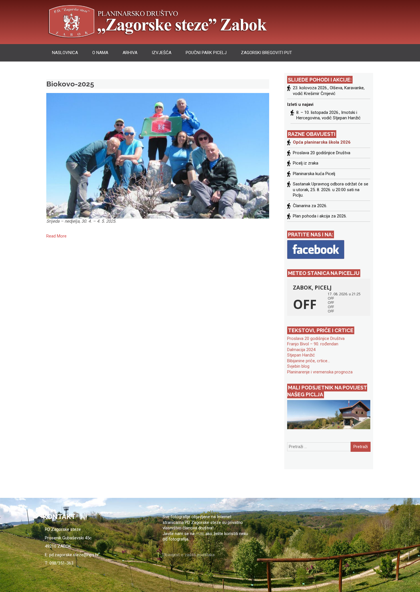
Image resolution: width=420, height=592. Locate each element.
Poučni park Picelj (206, 52)
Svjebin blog (298, 366)
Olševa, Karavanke (347, 87)
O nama (100, 52)
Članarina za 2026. (310, 205)
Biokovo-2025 (70, 84)
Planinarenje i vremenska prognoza (320, 372)
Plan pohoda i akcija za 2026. (320, 216)
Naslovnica (65, 52)
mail (199, 533)
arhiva (130, 52)
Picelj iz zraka (305, 163)
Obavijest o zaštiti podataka (189, 554)
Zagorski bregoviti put (266, 52)
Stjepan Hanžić (301, 355)
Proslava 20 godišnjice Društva (321, 152)
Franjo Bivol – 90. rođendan (312, 344)
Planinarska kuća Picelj (314, 173)
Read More (56, 236)
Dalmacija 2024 (301, 349)
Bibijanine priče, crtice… (308, 360)
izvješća (161, 52)
